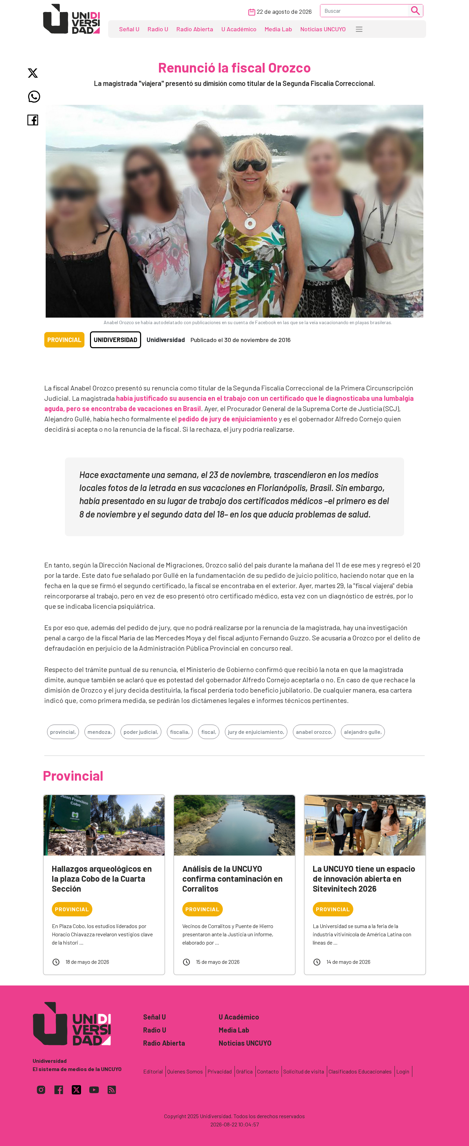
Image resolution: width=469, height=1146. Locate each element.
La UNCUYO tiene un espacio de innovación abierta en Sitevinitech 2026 (364, 878)
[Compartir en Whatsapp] (34, 96)
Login (402, 1071)
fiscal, (208, 731)
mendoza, (100, 731)
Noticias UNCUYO (323, 29)
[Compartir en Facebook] (34, 120)
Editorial (153, 1071)
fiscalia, (180, 731)
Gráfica (244, 1071)
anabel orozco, (314, 731)
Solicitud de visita (303, 1071)
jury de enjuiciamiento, (256, 731)
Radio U (158, 29)
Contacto (268, 1071)
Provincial (64, 339)
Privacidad (219, 1071)
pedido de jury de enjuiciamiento (227, 419)
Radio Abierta (194, 29)
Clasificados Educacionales (360, 1071)
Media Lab (278, 29)
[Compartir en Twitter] (34, 73)
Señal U (129, 29)
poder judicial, (141, 731)
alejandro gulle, (363, 731)
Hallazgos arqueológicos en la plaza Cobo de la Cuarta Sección (102, 878)
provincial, (63, 731)
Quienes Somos (185, 1071)
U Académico (238, 29)
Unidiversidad (115, 339)
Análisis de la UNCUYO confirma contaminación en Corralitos (232, 878)
